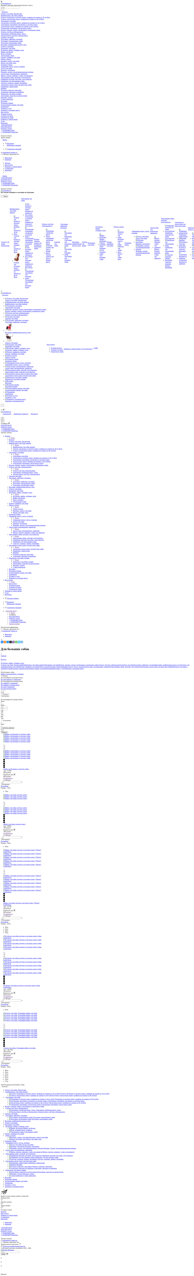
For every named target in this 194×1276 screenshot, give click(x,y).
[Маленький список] (1, 692)
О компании (5, 1217)
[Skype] (19, 642)
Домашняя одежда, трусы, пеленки (25, 520)
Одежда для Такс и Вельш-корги (24, 471)
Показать (4, 732)
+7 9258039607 (8, 130)
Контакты (4, 1219)
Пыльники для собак (12, 667)
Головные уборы (54, 667)
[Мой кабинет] (2, 408)
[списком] (3, 690)
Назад (13, 438)
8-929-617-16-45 (6, 128)
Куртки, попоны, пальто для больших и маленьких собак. (79, 665)
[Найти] (2, 9)
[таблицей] (5, 690)
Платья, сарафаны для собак (29, 667)
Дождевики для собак (20, 456)
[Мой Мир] (7, 642)
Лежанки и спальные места (74, 668)
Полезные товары (18, 668)
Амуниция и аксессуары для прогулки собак (28, 549)
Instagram (8, 159)
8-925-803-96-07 (6, 125)
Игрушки (8, 668)
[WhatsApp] (16, 642)
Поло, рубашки (18, 674)
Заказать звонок (14, 624)
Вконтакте (8, 158)
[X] (10, 642)
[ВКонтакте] (2, 642)
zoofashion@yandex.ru (9, 152)
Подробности (8, 778)
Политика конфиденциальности (14, 1246)
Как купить (13, 584)
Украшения (50, 668)
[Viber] (13, 642)
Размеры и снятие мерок (9, 1215)
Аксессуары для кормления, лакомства (26, 531)
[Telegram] (22, 642)
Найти (3, 1254)
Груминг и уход (59, 668)
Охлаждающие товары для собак (35, 668)
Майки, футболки (7, 674)
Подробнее (4, 786)
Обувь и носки (18, 509)
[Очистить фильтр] (2, 730)
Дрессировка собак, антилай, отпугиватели (28, 538)
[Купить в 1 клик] (4, 747)
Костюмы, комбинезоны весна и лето (168, 665)
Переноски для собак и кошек (23, 562)
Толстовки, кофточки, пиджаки (24, 481)
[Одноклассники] (5, 642)
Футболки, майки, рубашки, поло (24, 496)
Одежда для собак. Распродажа (11, 665)
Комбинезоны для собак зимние (24, 447)
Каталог (11, 440)
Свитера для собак (127, 665)
